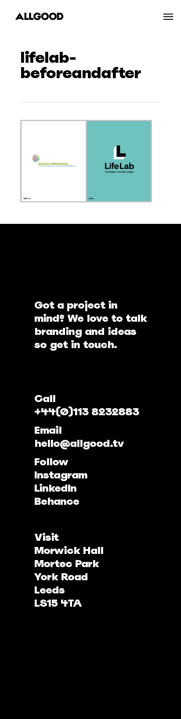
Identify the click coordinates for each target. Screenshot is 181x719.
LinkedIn (55, 488)
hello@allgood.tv (79, 443)
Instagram (60, 475)
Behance (56, 501)
